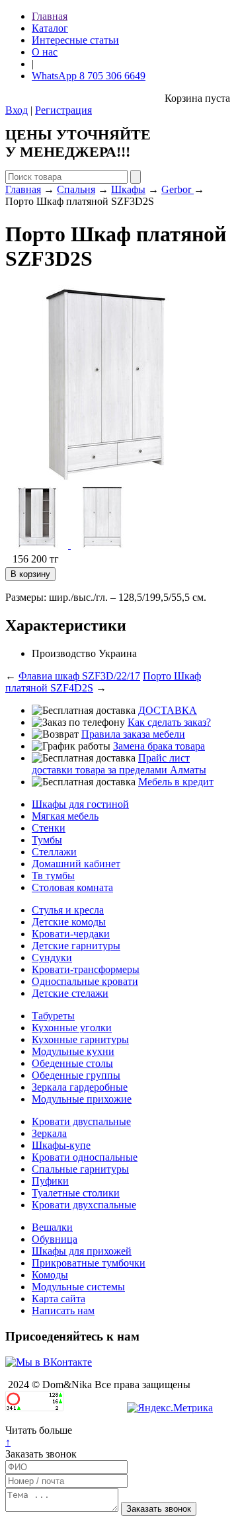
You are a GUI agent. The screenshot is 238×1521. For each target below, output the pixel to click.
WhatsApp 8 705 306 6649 (88, 75)
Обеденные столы (72, 1063)
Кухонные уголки (72, 1027)
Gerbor (177, 189)
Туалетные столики (76, 1192)
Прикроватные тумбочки (88, 1262)
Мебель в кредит (176, 781)
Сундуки (52, 957)
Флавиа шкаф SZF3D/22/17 (79, 676)
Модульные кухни (73, 1051)
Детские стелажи (70, 993)
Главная (49, 16)
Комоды (50, 1274)
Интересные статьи (75, 40)
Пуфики (50, 1181)
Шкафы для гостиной (80, 804)
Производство (64, 653)
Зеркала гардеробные (80, 1087)
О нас (45, 52)
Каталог (50, 28)
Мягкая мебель (65, 816)
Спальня (76, 189)
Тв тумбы (53, 875)
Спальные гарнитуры (80, 1169)
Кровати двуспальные (81, 1121)
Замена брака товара (159, 746)
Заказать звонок (41, 1454)
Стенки (48, 828)
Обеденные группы (76, 1075)
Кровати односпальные (85, 1157)
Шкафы (128, 189)
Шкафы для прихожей (82, 1251)
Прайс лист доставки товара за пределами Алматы (119, 763)
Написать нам (63, 1310)
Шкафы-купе (61, 1145)
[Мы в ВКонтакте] (48, 1362)
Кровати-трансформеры (85, 969)
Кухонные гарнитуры (80, 1039)
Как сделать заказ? (169, 722)
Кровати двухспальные (84, 1204)
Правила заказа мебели (133, 734)
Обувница (54, 1239)
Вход (16, 110)
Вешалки (52, 1227)
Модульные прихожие (82, 1099)
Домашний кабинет (76, 863)
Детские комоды (69, 921)
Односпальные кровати (85, 981)
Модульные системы (78, 1286)
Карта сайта (58, 1298)
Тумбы (47, 839)
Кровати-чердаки (71, 933)
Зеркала (49, 1133)
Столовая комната (72, 887)
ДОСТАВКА (167, 710)
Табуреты (53, 1015)
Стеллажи (54, 851)
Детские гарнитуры (76, 945)
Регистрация (63, 110)
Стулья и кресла (68, 910)
